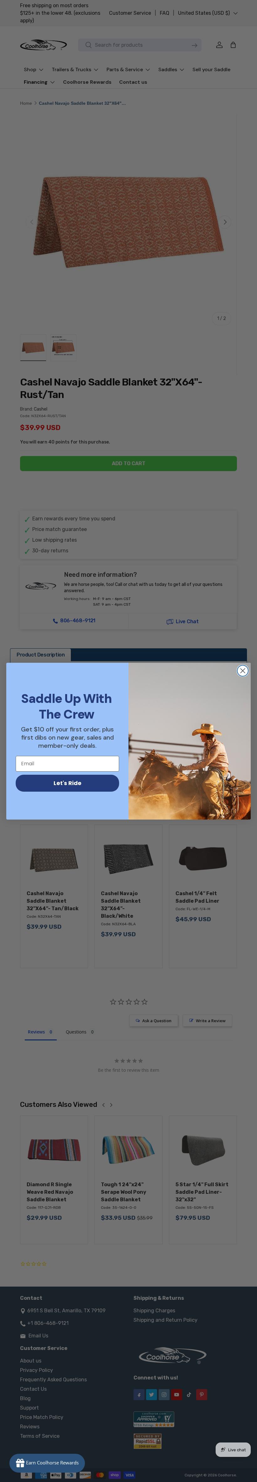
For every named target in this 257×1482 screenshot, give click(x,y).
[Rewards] (47, 1463)
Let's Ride (67, 783)
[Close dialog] (242, 670)
